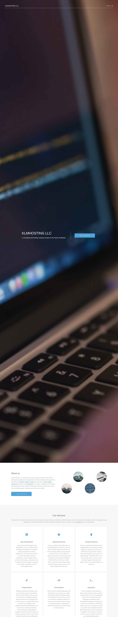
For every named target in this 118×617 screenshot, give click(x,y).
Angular (27, 482)
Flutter (32, 482)
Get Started (85, 235)
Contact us (79, 522)
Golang (22, 482)
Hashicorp (14, 484)
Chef (45, 482)
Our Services (21, 494)
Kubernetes (29, 484)
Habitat (49, 482)
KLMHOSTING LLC (12, 6)
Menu (109, 5)
